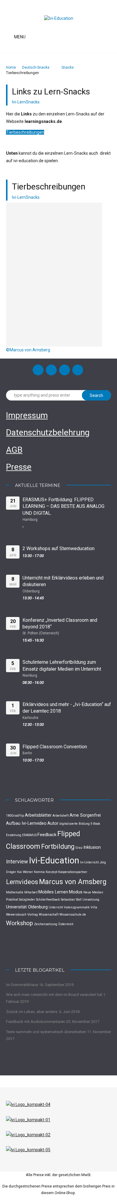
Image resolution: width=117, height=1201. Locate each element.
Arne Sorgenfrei (85, 815)
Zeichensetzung (45, 924)
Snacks (68, 67)
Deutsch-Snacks (36, 67)
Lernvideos (22, 882)
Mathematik (14, 892)
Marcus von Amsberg (72, 882)
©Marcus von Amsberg (28, 349)
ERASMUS (29, 835)
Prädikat (12, 899)
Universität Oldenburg (27, 907)
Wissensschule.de (72, 914)
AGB (14, 450)
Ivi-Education (54, 860)
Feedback (47, 834)
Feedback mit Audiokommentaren (35, 1021)
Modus (75, 892)
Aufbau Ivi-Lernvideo (26, 823)
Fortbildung (57, 846)
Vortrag (32, 914)
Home (11, 67)
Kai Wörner (25, 872)
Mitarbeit (31, 892)
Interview (17, 862)
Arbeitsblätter (38, 815)
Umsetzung (90, 899)
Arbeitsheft (60, 816)
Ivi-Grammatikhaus (22, 984)
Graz (78, 848)
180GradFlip (15, 816)
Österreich (66, 924)
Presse (19, 467)
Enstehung (13, 835)
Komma (39, 872)
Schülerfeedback (48, 899)
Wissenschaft (48, 914)
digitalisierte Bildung (74, 824)
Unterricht (56, 907)
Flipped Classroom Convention (54, 747)
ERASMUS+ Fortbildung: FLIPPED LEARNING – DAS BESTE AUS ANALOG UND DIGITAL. (63, 506)
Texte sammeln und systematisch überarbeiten (46, 1032)
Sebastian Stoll (71, 899)
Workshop (19, 923)
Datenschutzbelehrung (47, 432)
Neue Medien (93, 892)
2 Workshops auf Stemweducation (58, 548)
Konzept (51, 872)
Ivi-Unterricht (89, 862)
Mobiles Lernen (53, 892)
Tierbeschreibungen (25, 132)
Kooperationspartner (72, 872)
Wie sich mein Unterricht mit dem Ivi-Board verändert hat (54, 994)
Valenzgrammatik (77, 907)
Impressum (27, 415)
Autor (52, 823)
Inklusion (92, 847)
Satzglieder (27, 899)
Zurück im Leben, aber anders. (32, 1011)
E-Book (95, 824)
